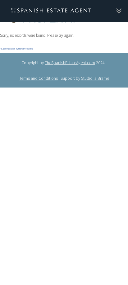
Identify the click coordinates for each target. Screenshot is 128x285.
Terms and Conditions (38, 75)
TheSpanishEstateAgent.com (70, 60)
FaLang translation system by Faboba (16, 47)
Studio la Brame (95, 75)
